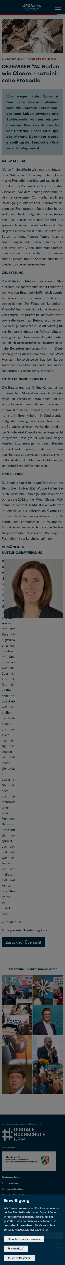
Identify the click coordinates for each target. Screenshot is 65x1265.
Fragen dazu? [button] (16, 1248)
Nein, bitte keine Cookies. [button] (24, 1239)
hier (31, 1229)
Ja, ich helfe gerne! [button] (20, 1257)
